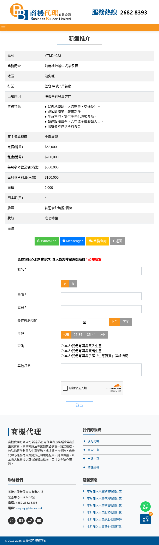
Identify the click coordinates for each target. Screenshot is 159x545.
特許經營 (93, 467)
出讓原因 (14, 96)
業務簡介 (14, 66)
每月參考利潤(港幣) (21, 177)
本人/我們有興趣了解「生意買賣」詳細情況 (96, 356)
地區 (10, 76)
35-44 (91, 334)
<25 (66, 334)
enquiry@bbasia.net (29, 508)
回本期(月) (15, 198)
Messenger (74, 241)
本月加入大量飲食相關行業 (104, 491)
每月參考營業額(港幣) (23, 167)
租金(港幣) (15, 157)
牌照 (10, 208)
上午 (114, 322)
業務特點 (14, 106)
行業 (10, 86)
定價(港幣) (15, 147)
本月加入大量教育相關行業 (104, 498)
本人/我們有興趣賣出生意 (83, 351)
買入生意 (93, 450)
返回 (118, 241)
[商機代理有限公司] (40, 12)
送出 (79, 405)
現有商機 (93, 441)
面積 (10, 187)
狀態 (10, 218)
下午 (126, 322)
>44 (103, 334)
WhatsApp (48, 241)
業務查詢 (100, 241)
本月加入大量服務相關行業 (104, 512)
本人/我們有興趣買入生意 (83, 346)
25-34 (78, 334)
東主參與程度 (17, 137)
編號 (10, 56)
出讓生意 (93, 458)
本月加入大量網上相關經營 (104, 519)
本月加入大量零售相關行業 (104, 505)
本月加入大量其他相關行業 (104, 526)
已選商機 (145, 519)
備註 (10, 228)
